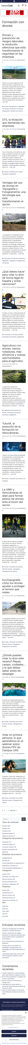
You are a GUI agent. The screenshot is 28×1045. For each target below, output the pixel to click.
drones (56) (5, 890)
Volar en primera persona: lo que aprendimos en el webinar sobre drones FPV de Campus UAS (12, 742)
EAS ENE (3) (6, 860)
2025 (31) (5, 909)
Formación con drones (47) (10, 876)
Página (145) (6, 828)
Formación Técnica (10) (9, 847)
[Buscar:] (12, 819)
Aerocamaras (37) (7, 892)
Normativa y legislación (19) (10, 884)
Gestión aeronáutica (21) (9, 881)
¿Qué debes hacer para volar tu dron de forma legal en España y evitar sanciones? (13, 278)
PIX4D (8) (5, 852)
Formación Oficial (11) (8, 844)
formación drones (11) (8, 898)
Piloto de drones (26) (8, 895)
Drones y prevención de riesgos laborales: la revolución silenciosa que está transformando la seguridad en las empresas (14, 45)
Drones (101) (6, 874)
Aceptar (14, 1031)
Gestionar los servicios (13, 1027)
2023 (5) (4, 914)
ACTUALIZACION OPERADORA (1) (12, 868)
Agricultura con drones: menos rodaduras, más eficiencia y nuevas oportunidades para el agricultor (13, 353)
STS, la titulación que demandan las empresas (13, 122)
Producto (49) (6, 831)
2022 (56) (5, 916)
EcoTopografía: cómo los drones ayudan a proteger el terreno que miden (13, 586)
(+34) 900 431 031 (7, 1010)
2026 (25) (5, 906)
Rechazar (14, 1035)
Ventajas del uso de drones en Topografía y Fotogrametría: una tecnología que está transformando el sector (14, 193)
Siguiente (13, 810)
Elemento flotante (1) (8, 833)
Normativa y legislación (9, 174)
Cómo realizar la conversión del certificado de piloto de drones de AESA (13, 986)
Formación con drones (16, 108)
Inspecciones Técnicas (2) (10, 865)
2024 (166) (5, 911)
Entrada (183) (6, 826)
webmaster (5, 984)
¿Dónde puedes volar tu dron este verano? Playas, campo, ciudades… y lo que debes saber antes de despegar (13, 664)
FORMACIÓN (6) (7, 858)
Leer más (5, 102)
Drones (6, 106)
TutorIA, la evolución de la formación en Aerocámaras (11, 428)
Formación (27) (6, 842)
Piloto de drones (7, 569)
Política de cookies (5, 1043)
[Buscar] (24, 819)
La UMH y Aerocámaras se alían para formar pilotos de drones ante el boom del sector (13, 497)
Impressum (24, 1043)
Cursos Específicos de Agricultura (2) (13, 863)
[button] (26, 1012)
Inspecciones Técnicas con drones (12, 111)
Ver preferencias (14, 1039)
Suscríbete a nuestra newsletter (14, 1002)
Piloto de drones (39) (8, 879)
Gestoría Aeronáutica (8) (9, 849)
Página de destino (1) (8, 836)
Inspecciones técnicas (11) (10, 900)
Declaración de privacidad (15, 1043)
